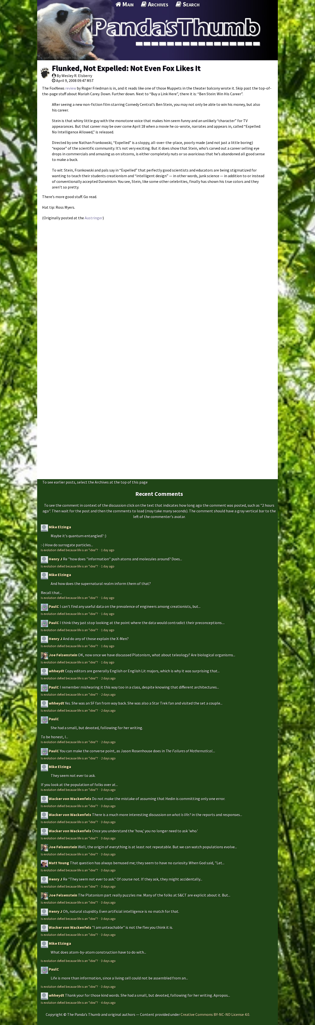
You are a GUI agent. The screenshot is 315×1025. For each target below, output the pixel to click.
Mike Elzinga (60, 526)
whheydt (56, 670)
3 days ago (108, 790)
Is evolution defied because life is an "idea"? (70, 550)
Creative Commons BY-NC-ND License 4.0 (215, 1014)
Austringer (94, 217)
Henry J (55, 558)
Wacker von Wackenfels (70, 798)
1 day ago (107, 550)
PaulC (54, 606)
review (70, 88)
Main (127, 4)
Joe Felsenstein (63, 654)
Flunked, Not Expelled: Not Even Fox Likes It (126, 68)
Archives (157, 4)
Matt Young (59, 862)
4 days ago (108, 1003)
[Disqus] (157, 284)
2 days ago (108, 678)
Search (190, 4)
